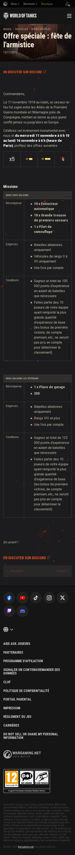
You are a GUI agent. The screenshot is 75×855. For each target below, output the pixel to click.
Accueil (7, 29)
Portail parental (17, 699)
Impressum (11, 708)
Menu (69, 16)
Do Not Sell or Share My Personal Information (30, 736)
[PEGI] (26, 781)
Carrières (11, 725)
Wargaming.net (26, 846)
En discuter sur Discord (22, 72)
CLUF (7, 682)
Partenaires (13, 652)
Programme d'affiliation (23, 661)
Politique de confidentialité (26, 691)
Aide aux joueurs (16, 644)
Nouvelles (21, 29)
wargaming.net (22, 754)
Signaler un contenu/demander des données (31, 671)
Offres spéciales (40, 29)
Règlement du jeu (17, 717)
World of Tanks (20, 16)
